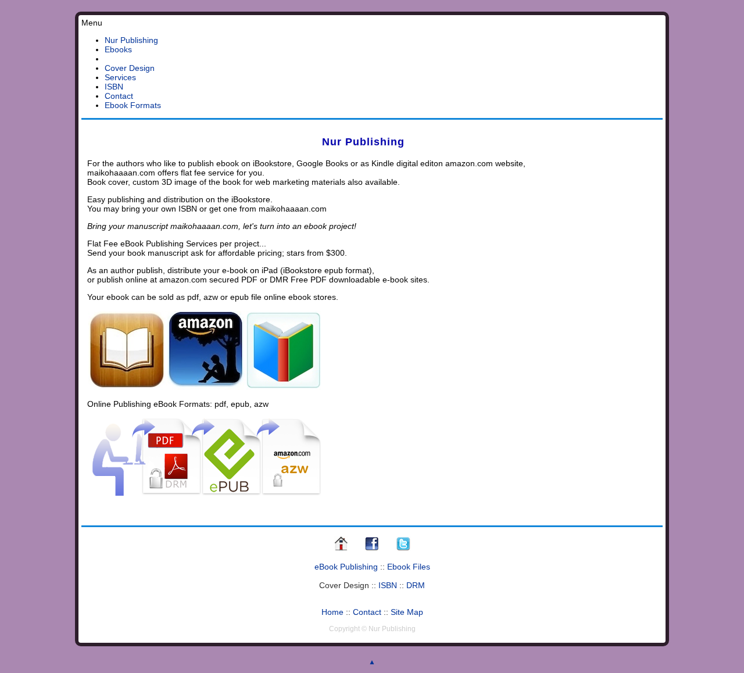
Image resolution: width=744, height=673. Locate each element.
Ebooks (118, 49)
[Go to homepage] (341, 549)
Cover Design (130, 68)
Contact (119, 96)
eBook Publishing (346, 566)
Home (332, 612)
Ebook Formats (133, 105)
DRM (415, 585)
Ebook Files (408, 566)
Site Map (407, 612)
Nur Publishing (131, 40)
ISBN (114, 86)
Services (120, 77)
